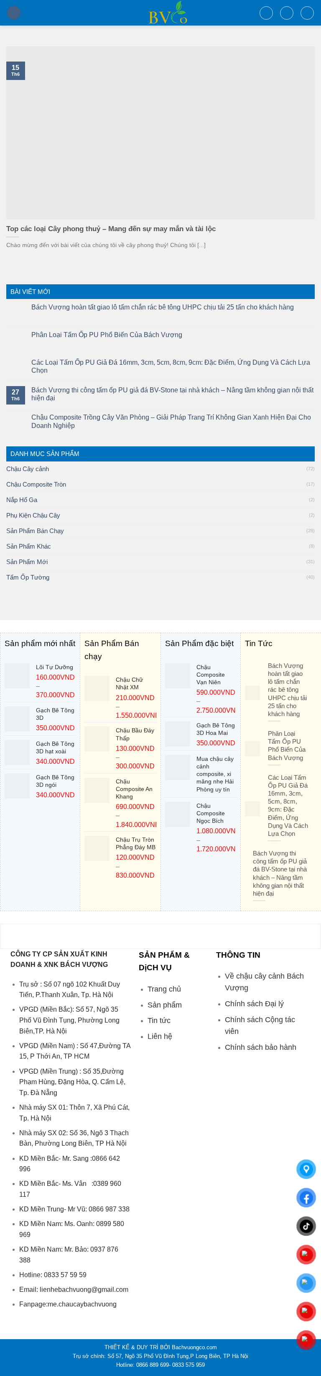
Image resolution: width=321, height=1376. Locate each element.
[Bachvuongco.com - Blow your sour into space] (160, 13)
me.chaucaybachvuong (82, 1304)
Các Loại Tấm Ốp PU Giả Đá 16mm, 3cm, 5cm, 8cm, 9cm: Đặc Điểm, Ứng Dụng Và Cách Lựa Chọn (170, 366)
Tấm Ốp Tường (27, 577)
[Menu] (13, 13)
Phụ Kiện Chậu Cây (33, 515)
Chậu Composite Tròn (36, 484)
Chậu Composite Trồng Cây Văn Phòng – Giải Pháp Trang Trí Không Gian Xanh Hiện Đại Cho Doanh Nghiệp (171, 421)
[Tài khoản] (286, 13)
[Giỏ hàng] (307, 13)
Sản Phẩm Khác (28, 546)
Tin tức (159, 1020)
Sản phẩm (165, 1005)
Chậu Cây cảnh (27, 468)
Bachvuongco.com (194, 1347)
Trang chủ (164, 989)
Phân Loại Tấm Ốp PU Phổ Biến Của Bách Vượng (106, 334)
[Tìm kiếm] (266, 13)
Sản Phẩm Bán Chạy (35, 530)
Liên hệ (160, 1036)
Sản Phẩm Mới (27, 561)
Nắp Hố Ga (21, 499)
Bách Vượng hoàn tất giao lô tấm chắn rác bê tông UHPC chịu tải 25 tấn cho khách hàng (162, 307)
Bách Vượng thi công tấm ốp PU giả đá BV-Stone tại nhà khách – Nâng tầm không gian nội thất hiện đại (172, 394)
